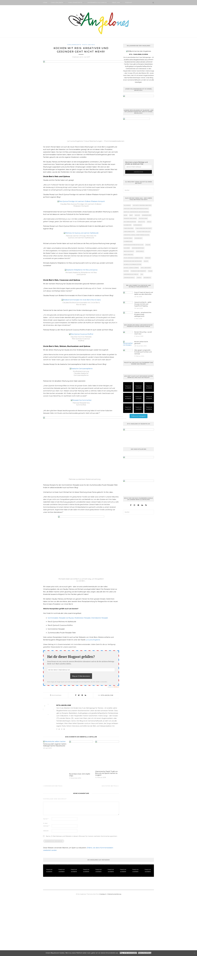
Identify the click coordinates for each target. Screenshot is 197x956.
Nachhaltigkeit (129, 251)
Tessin (150, 271)
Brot (131, 215)
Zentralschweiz (129, 277)
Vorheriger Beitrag (53, 786)
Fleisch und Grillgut (143, 231)
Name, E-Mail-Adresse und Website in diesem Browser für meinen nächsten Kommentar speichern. (81, 836)
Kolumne (127, 248)
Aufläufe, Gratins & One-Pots (142, 205)
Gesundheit (138, 238)
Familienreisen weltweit (144, 228)
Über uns (116, 2)
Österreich (147, 277)
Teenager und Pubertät (138, 271)
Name (45, 819)
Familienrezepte (75, 2)
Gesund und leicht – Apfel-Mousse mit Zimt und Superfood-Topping (143, 304)
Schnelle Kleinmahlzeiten (132, 264)
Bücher (137, 215)
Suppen (126, 271)
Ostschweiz (140, 251)
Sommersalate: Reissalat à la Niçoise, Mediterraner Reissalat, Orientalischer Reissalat (78, 618)
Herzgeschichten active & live (133, 244)
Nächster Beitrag (110, 786)
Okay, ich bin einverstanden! (128, 953)
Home (45, 2)
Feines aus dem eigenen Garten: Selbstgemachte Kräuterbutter (54, 745)
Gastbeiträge (128, 238)
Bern (125, 215)
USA (142, 274)
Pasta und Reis (88, 44)
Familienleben (57, 2)
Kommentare (55, 695)
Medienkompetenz (138, 248)
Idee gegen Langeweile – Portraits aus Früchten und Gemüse (143, 352)
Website (45, 830)
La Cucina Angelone (93, 640)
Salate (146, 261)
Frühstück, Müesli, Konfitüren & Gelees (136, 234)
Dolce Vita (141, 221)
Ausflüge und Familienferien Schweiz (136, 208)
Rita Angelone (107, 695)
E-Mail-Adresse (46, 824)
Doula (149, 221)
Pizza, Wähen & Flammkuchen (133, 257)
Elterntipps (127, 225)
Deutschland (143, 218)
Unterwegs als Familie (97, 2)
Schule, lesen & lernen (131, 267)
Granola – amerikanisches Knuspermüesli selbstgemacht (142, 314)
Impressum (102, 894)
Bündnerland (146, 215)
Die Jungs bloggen (130, 221)
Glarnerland (128, 241)
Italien (148, 244)
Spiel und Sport (146, 267)
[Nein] (194, 953)
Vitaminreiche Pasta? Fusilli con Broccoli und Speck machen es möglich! (106, 773)
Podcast (128, 2)
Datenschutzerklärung (114, 894)
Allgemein (127, 205)
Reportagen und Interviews (133, 261)
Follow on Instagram (138, 416)
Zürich (139, 277)
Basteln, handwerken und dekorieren (136, 211)
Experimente (138, 225)
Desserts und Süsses (130, 218)
